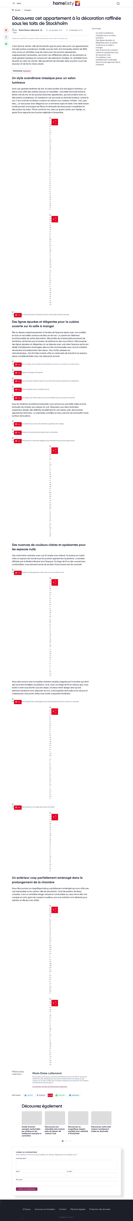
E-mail (69, 1171)
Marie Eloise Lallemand (29, 30)
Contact (62, 1209)
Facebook (42, 1095)
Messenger (75, 1095)
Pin (55, 122)
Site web (19, 1179)
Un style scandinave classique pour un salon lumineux (106, 35)
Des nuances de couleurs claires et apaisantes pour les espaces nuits (107, 52)
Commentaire (21, 1158)
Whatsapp (61, 1095)
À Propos (27, 1209)
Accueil (17, 10)
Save (51, 1095)
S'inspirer (27, 10)
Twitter (30, 1095)
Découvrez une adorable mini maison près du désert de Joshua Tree (55, 1130)
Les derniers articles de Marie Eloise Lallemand (49, 1086)
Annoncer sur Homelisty (45, 1209)
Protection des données (99, 1209)
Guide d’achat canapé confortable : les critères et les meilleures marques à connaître (31, 1131)
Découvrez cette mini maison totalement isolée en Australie (101, 1129)
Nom (18, 1171)
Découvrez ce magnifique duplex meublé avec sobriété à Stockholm (78, 1130)
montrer (26, 71)
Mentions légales (77, 1209)
